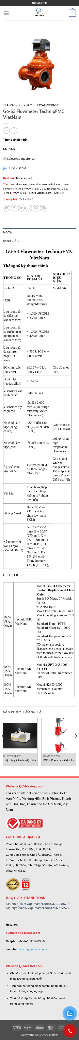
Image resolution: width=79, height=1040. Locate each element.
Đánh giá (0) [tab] (11, 240)
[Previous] (3, 744)
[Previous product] (14, 130)
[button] (6, 13)
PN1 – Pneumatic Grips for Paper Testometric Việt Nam (58, 760)
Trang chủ (11, 105)
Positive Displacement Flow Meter (46, 192)
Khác (27, 105)
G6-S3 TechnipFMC (50, 188)
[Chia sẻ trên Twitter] (21, 208)
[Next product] (6, 130)
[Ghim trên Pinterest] (36, 208)
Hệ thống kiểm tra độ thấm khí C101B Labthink (20, 760)
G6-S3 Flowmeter (18, 184)
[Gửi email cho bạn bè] (28, 208)
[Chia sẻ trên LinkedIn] (43, 208)
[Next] (75, 744)
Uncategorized (48, 105)
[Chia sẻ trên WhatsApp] (6, 208)
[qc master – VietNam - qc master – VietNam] (39, 13)
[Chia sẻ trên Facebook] (14, 208)
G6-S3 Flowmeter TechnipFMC (45, 184)
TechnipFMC (26, 199)
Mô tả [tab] (7, 232)
